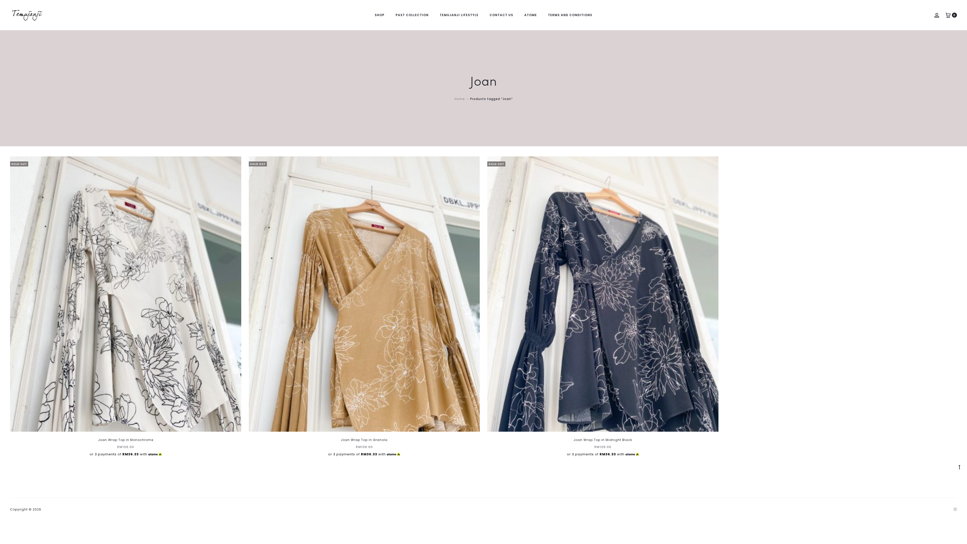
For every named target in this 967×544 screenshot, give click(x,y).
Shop (380, 15)
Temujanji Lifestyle (459, 15)
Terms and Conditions (570, 15)
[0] (948, 15)
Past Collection (412, 15)
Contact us (501, 15)
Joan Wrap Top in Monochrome (125, 440)
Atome (530, 15)
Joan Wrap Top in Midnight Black (602, 440)
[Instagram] (955, 509)
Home (460, 99)
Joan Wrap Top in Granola (364, 440)
